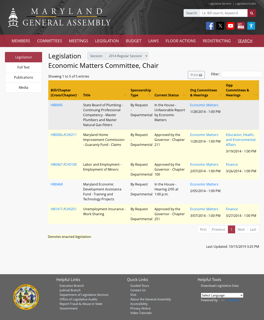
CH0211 (71, 134)
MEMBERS (21, 40)
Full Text (23, 67)
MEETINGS (78, 40)
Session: (96, 56)
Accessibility (139, 304)
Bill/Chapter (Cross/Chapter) (63, 92)
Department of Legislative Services (84, 295)
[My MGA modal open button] (240, 26)
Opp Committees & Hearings (237, 90)
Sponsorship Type (141, 92)
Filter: (215, 74)
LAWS (153, 40)
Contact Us (138, 290)
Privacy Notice (140, 308)
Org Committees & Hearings (203, 92)
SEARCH (245, 40)
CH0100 (71, 164)
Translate (232, 300)
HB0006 (57, 134)
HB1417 (57, 209)
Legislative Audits (245, 3)
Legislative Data (227, 285)
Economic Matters (204, 105)
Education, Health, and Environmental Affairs (241, 139)
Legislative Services (220, 3)
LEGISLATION (107, 40)
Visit (133, 295)
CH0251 (71, 209)
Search (191, 13)
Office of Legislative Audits (78, 299)
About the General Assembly (150, 299)
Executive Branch (72, 285)
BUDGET (133, 40)
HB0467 (57, 164)
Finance (232, 164)
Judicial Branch (70, 290)
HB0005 (57, 105)
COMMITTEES (49, 40)
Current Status (166, 95)
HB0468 (57, 184)
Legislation (23, 57)
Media (23, 87)
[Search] (252, 13)
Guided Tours (139, 285)
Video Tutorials (141, 313)
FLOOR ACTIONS (181, 40)
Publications (23, 77)
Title (86, 95)
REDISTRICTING (217, 40)
